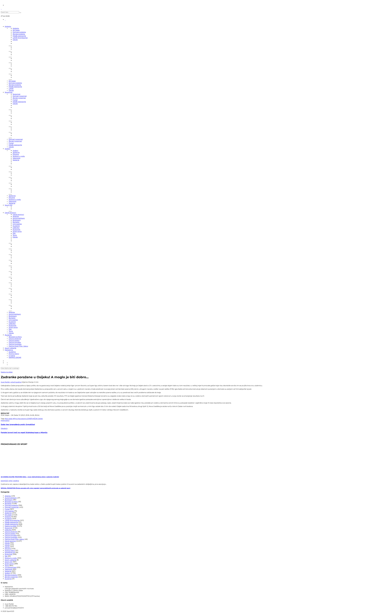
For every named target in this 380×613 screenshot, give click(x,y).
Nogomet (8, 92)
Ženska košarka (19, 34)
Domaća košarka (19, 32)
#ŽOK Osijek (38, 419)
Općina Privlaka (15, 342)
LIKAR (11, 88)
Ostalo (15, 40)
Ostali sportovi (10, 213)
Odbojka (16, 228)
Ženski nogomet (19, 98)
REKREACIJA (10, 552)
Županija (8, 335)
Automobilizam (19, 218)
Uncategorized (11, 567)
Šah (14, 233)
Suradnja (12, 352)
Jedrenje (16, 152)
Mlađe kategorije (19, 36)
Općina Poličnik (15, 339)
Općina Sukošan (15, 344)
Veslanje (16, 160)
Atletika (16, 216)
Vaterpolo (16, 158)
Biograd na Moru (15, 337)
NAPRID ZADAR (15, 357)
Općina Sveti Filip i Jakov (18, 346)
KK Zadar (16, 30)
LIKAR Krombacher (20, 38)
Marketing (9, 350)
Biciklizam (17, 220)
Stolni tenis (17, 231)
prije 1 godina (14, 481)
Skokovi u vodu (19, 156)
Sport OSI (8, 205)
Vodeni (7, 149)
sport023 (4, 481)
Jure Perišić (5, 382)
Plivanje (16, 154)
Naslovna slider (7, 372)
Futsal (15, 100)
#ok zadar (9, 419)
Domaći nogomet (20, 96)
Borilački (16, 222)
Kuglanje (16, 226)
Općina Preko (14, 340)
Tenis (15, 235)
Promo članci (14, 354)
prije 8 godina (16, 382)
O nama (12, 356)
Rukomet (16, 230)
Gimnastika (17, 224)
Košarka (8, 26)
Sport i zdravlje (10, 348)
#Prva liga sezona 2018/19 (23, 419)
